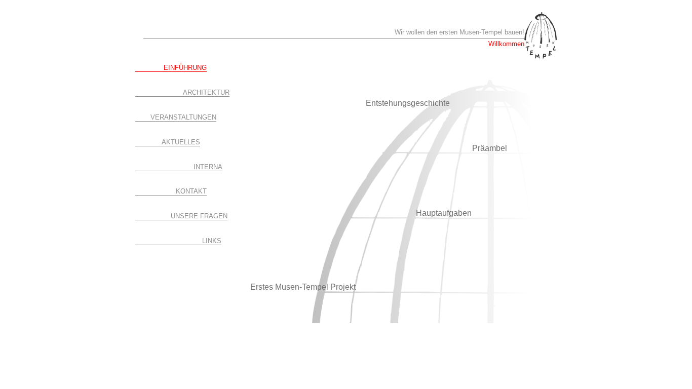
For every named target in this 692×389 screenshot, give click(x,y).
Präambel (489, 148)
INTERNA (208, 167)
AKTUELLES (181, 142)
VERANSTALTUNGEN (183, 117)
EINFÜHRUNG (185, 67)
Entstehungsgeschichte (408, 103)
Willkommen (506, 44)
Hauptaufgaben (444, 213)
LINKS (211, 241)
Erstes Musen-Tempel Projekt (303, 287)
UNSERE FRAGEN (199, 216)
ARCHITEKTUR (206, 92)
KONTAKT (191, 191)
